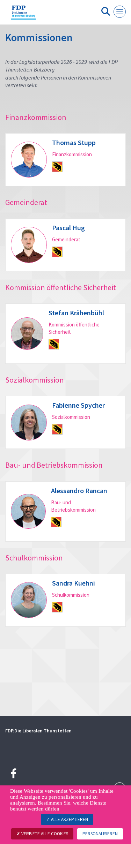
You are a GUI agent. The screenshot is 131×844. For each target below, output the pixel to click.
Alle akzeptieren (69, 819)
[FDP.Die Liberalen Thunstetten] (23, 15)
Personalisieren (100, 834)
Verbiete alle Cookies (44, 834)
